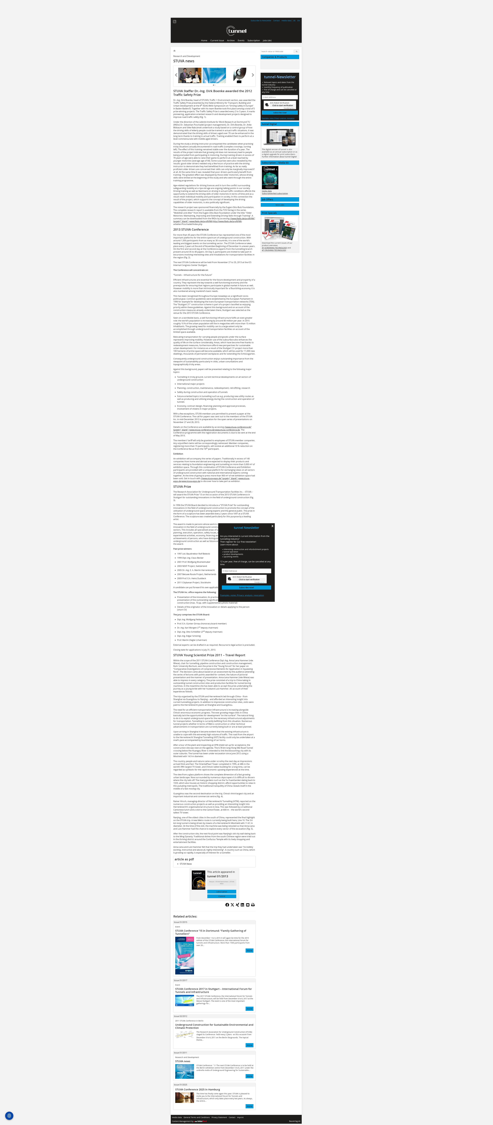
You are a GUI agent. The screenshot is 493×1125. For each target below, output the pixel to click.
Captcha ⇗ (260, 582)
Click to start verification (249, 579)
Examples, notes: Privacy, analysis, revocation (242, 595)
